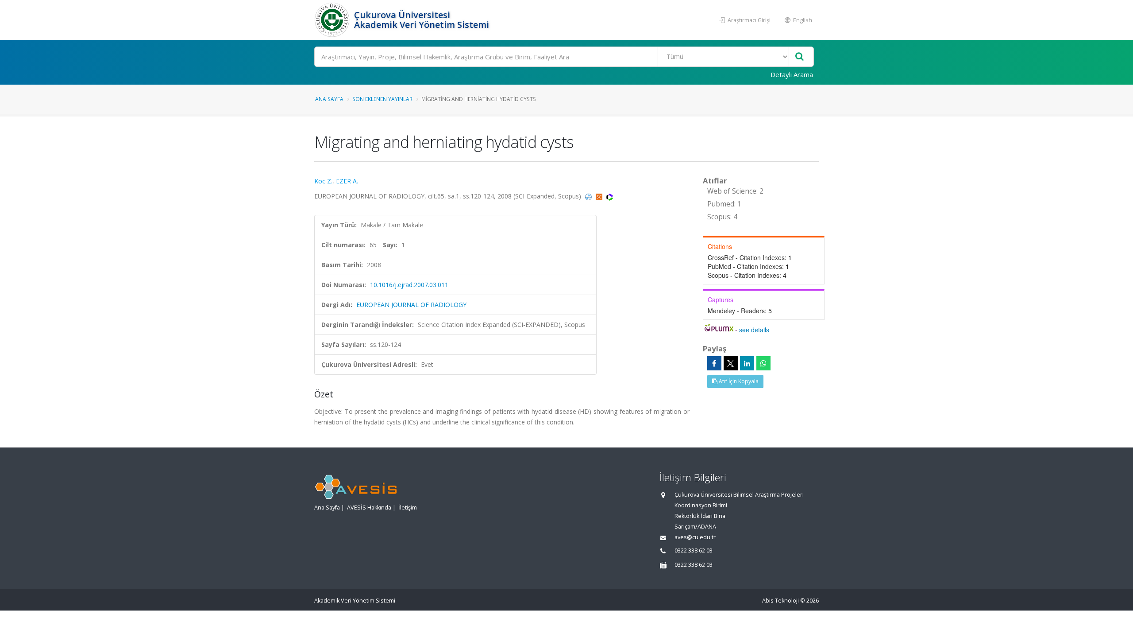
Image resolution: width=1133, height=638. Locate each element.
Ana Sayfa (329, 98)
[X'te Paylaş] (731, 363)
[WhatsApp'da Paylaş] (763, 363)
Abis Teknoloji (780, 600)
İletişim (407, 507)
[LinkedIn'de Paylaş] (747, 363)
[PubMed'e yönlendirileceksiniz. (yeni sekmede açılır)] (589, 196)
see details (754, 329)
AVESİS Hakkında (369, 507)
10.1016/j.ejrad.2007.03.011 (409, 284)
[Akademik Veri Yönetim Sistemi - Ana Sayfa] (333, 20)
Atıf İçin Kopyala (738, 381)
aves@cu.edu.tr (695, 537)
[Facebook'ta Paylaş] (714, 363)
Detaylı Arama (792, 74)
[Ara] (799, 57)
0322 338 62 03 (693, 550)
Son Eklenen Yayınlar (382, 98)
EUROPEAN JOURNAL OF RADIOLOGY (411, 304)
